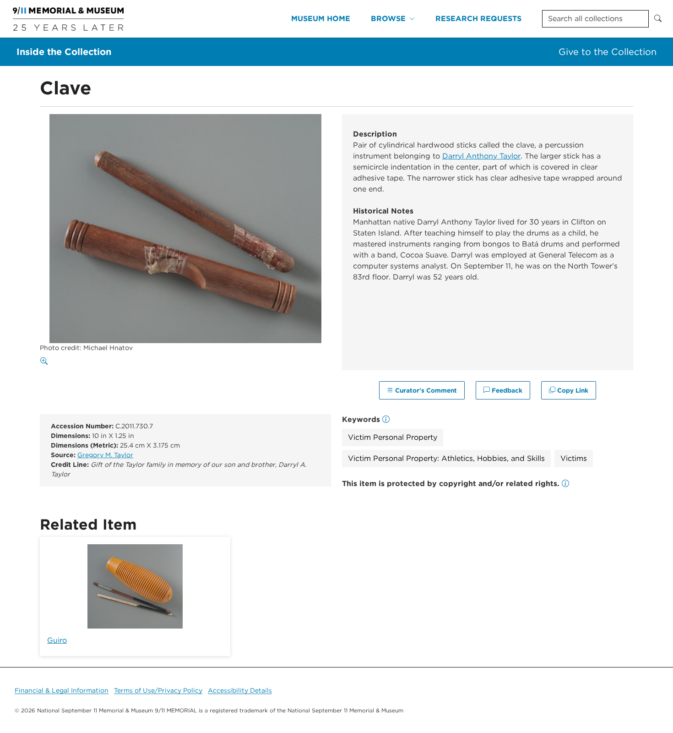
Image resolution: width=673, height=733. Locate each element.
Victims (573, 458)
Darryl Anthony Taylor (481, 156)
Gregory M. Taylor (105, 455)
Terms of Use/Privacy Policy (158, 690)
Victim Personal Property (392, 437)
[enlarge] (46, 361)
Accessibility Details (240, 690)
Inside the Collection (63, 51)
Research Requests (478, 18)
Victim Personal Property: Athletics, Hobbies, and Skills (446, 458)
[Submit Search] (658, 18)
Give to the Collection (608, 51)
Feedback (506, 390)
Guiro (57, 640)
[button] (565, 483)
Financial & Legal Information (62, 690)
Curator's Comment (425, 390)
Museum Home (320, 18)
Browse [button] (388, 18)
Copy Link (571, 390)
